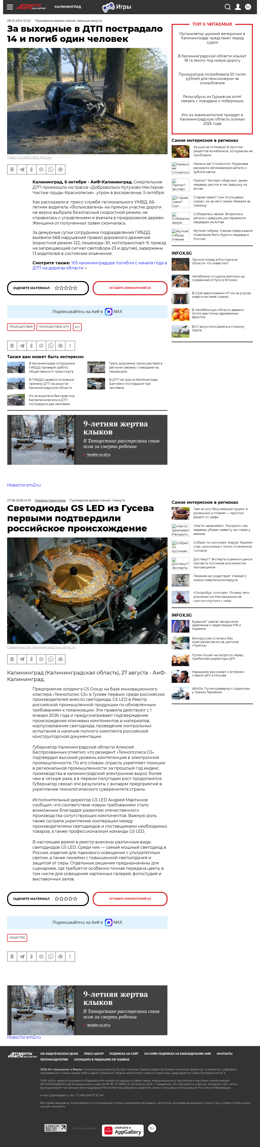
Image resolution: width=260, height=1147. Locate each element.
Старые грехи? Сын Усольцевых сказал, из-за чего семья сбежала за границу (221, 201)
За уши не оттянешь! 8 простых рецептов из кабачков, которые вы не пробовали (223, 151)
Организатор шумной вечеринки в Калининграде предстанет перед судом (212, 38)
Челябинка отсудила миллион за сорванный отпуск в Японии (218, 278)
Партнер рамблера (84, 1128)
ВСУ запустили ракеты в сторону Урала (218, 328)
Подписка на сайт (123, 1053)
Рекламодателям (54, 1059)
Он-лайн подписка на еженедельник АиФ (177, 1053)
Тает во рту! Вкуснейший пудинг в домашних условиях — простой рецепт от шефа (220, 513)
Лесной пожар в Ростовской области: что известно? (214, 261)
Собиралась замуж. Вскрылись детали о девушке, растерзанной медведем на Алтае (219, 218)
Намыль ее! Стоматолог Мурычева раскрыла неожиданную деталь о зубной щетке (220, 168)
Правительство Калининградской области (41, 647)
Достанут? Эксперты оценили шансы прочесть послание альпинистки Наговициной (222, 563)
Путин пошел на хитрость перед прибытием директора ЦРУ (217, 657)
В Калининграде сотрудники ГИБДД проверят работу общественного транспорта (52, 367)
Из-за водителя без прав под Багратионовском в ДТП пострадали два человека (52, 400)
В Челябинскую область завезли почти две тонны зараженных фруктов (218, 313)
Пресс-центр (94, 1053)
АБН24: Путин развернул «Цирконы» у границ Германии (221, 690)
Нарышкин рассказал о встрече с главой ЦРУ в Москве (218, 673)
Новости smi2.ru (24, 485)
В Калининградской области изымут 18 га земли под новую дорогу (212, 58)
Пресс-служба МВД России (29, 157)
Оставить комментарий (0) (130, 288)
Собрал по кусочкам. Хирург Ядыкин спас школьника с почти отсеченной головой (222, 546)
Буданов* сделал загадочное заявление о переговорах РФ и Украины (216, 625)
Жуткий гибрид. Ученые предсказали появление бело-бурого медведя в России (223, 235)
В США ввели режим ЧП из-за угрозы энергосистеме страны (221, 295)
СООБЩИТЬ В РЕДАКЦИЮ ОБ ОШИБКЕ (101, 1059)
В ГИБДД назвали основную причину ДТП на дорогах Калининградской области (51, 384)
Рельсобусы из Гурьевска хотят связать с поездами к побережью (212, 99)
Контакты (224, 1053)
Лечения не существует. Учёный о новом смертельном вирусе (220, 578)
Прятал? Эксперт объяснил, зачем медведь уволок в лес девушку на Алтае (220, 184)
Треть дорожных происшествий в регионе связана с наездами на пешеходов (135, 367)
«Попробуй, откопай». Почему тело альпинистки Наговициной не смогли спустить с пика (221, 597)
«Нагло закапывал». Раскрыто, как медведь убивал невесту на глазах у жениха (221, 530)
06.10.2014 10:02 (19, 21)
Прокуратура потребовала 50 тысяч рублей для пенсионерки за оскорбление (212, 78)
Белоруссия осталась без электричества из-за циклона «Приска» (215, 642)
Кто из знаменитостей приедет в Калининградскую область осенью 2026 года (212, 119)
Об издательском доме (59, 1053)
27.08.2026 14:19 (19, 500)
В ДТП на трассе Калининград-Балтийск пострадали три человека (133, 384)
